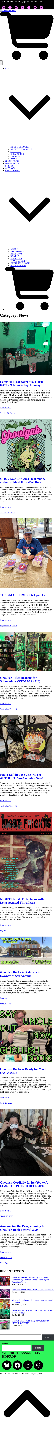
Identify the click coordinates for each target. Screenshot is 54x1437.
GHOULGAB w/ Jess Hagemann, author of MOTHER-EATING (22, 480)
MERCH (14, 249)
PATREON (15, 159)
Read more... (5, 408)
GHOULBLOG (12, 161)
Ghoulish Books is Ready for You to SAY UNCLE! (23, 1070)
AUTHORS (10, 168)
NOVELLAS (16, 258)
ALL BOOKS (16, 254)
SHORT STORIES (18, 261)
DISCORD (15, 156)
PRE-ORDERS (17, 251)
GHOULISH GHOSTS (20, 263)
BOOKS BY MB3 (18, 265)
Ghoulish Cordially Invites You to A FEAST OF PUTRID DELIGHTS (24, 1184)
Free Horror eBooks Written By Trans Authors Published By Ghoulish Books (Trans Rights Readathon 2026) (31, 1279)
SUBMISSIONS (17, 154)
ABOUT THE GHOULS (21, 149)
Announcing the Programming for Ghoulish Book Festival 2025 (23, 1227)
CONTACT (15, 152)
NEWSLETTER (12, 163)
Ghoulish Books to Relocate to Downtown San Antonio (20, 974)
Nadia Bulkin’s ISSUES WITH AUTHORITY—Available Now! (21, 776)
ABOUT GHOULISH (19, 147)
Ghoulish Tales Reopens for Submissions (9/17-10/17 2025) (20, 679)
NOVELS (14, 256)
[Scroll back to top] (27, 1436)
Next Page (4, 1263)
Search (48, 1337)
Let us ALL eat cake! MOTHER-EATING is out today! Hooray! (22, 383)
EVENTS (9, 166)
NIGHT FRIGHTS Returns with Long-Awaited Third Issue (22, 900)
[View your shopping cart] (27, 59)
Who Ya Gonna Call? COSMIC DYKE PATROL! (33, 1290)
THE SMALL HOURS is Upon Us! (23, 595)
